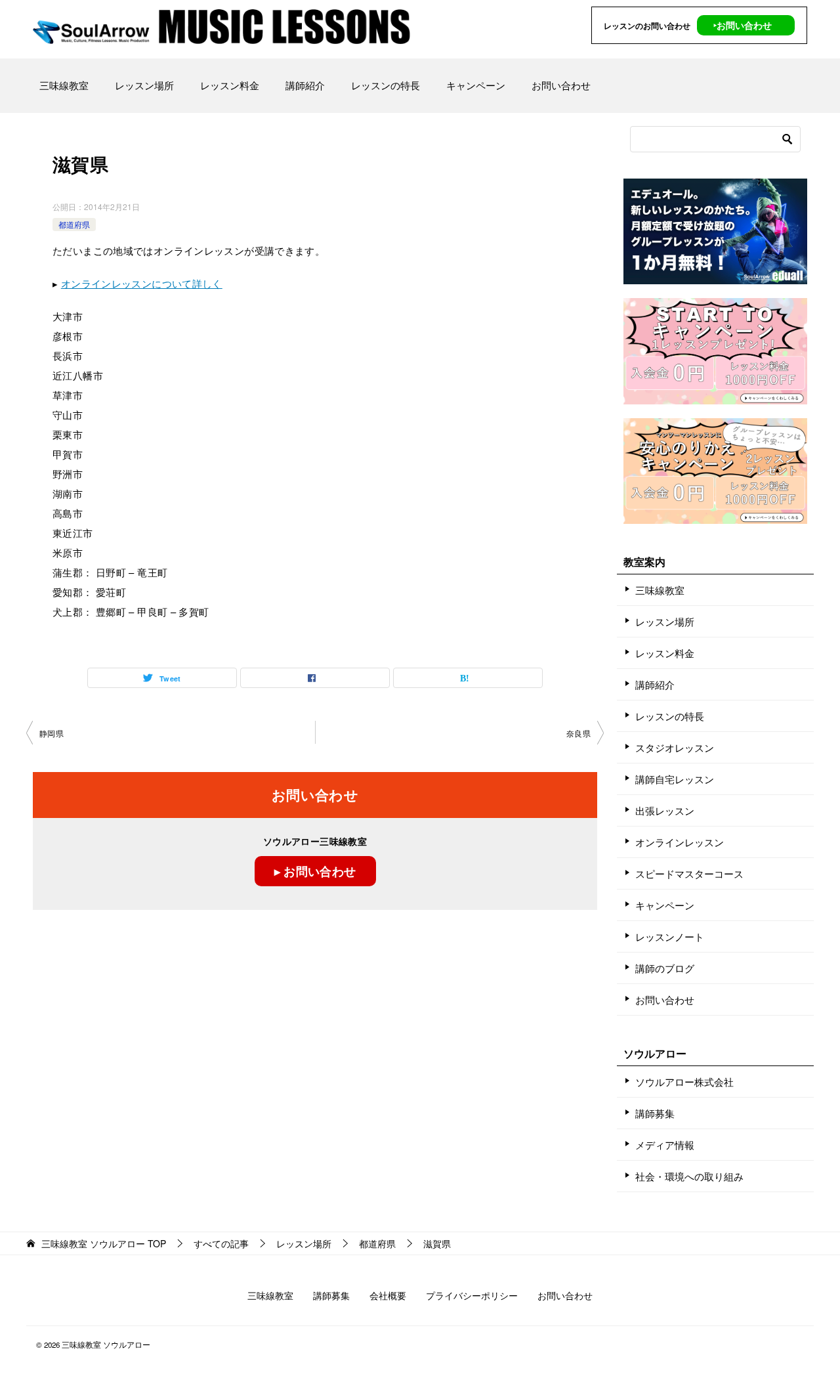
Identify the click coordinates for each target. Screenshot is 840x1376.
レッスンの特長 (385, 85)
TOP (103, 1243)
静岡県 (51, 733)
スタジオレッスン (674, 747)
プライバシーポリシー (472, 1295)
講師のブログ (664, 968)
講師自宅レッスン (674, 779)
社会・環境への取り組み (689, 1176)
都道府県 (74, 224)
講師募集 (655, 1113)
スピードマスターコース (689, 873)
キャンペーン (475, 85)
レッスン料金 (229, 85)
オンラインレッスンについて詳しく (141, 283)
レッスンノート (669, 936)
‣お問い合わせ (742, 25)
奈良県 (578, 733)
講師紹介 (305, 85)
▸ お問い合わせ (315, 871)
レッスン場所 (144, 85)
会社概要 (387, 1295)
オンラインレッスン (679, 842)
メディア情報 (664, 1144)
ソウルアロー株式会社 (684, 1081)
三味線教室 (64, 85)
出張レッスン (664, 810)
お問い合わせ (561, 85)
